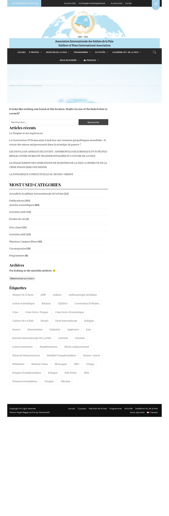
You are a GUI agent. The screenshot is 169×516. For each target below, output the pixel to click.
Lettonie (63, 338)
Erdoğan (89, 320)
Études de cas (17, 219)
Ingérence (73, 329)
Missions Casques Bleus (23, 241)
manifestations (48, 346)
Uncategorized (18, 248)
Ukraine (65, 381)
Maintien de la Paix (56, 52)
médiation (18, 364)
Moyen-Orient (91, 355)
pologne (53, 372)
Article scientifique (23, 303)
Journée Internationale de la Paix (31, 338)
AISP (43, 294)
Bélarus (46, 303)
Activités (100, 52)
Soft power (71, 372)
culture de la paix (23, 320)
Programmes (81, 52)
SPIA (86, 372)
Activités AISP (17, 212)
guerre (16, 329)
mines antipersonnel (76, 346)
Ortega (90, 364)
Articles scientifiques (21, 205)
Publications (16, 200)
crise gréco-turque (36, 312)
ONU (76, 364)
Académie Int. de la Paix (125, 52)
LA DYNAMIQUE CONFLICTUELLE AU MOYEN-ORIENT (41, 174)
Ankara (57, 294)
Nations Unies (39, 364)
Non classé (15, 227)
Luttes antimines (22, 346)
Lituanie (80, 338)
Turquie (49, 381)
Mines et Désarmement (26, 355)
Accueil (22, 52)
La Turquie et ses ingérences (78, 3)
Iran (88, 329)
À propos (34, 52)
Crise (15, 312)
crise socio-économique (69, 312)
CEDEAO (62, 303)
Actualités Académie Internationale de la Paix (36, 193)
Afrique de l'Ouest (22, 294)
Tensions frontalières (24, 381)
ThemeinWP (44, 412)
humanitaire (35, 329)
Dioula (44, 320)
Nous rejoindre (68, 60)
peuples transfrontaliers (26, 372)
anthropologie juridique (83, 294)
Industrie (55, 329)
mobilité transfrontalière (61, 355)
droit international (66, 320)
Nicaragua (61, 364)
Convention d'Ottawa (86, 303)
